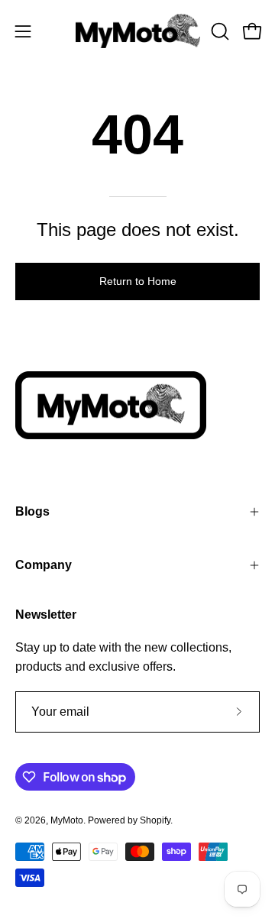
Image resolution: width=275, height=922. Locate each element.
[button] (218, 31)
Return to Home (137, 281)
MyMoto (66, 820)
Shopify (155, 820)
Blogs (32, 511)
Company (43, 564)
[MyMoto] (138, 30)
